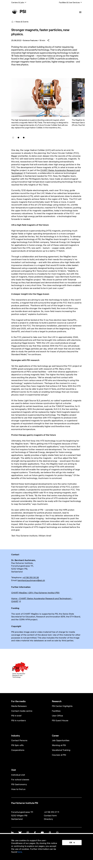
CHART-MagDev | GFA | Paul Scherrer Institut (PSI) (35, 592)
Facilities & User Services (69, 2)
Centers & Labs (17, 2)
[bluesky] (20, 832)
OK (70, 842)
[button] (13, 137)
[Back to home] (18, 11)
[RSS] (50, 832)
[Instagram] (28, 832)
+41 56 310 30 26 (30, 577)
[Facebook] (35, 832)
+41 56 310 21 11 (51, 812)
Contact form (50, 815)
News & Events (22, 22)
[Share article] (48, 40)
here (19, 852)
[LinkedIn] (12, 832)
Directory (48, 819)
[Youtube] (42, 832)
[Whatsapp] (57, 832)
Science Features (30, 40)
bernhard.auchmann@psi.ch (31, 580)
